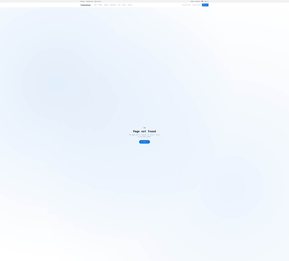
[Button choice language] (202, 1)
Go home (143, 142)
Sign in (206, 1)
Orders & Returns (195, 1)
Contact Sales (196, 4)
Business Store (186, 4)
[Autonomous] (85, 5)
